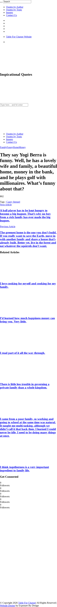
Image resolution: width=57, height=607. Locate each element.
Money (22, 147)
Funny (10, 147)
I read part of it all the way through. (22, 353)
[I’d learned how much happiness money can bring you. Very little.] (20, 312)
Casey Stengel (13, 202)
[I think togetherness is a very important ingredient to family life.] (20, 461)
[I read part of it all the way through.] (20, 347)
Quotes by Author (14, 7)
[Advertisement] (23, 555)
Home (16, 147)
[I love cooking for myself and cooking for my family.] (20, 277)
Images (9, 12)
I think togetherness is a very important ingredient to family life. (24, 468)
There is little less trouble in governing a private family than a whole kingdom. (24, 386)
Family (3, 147)
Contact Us (11, 15)
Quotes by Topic (14, 9)
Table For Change (27, 602)
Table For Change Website (19, 36)
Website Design (7, 605)
